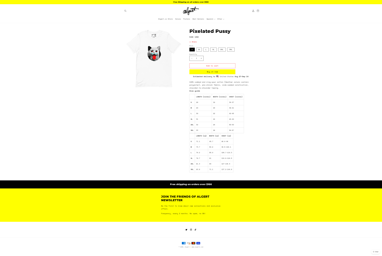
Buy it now (212, 72)
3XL (230, 49)
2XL (221, 49)
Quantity (193, 54)
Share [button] (194, 42)
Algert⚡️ (188, 247)
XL (213, 49)
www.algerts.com (197, 247)
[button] (125, 10)
